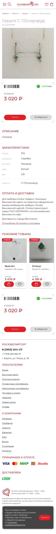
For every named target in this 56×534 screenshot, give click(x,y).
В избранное (41, 117)
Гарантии (6, 397)
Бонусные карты (10, 375)
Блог (4, 437)
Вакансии (7, 432)
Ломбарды (7, 423)
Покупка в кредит (11, 379)
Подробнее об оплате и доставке (21, 223)
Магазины (7, 419)
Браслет (10, 266)
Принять (45, 517)
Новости (6, 428)
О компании (8, 446)
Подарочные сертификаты (15, 384)
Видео (5, 441)
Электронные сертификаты (15, 388)
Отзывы (5, 407)
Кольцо (36, 266)
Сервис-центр (9, 402)
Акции (5, 370)
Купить (15, 117)
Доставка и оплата (11, 393)
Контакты (6, 451)
